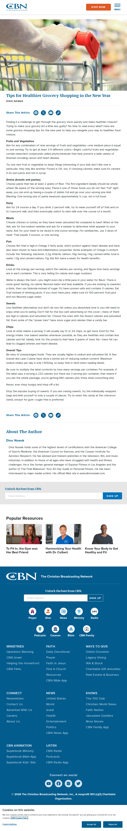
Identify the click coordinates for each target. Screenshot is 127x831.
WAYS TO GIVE (97, 646)
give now (98, 7)
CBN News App (57, 733)
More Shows (95, 721)
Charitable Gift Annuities (103, 669)
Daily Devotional (58, 652)
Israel (50, 710)
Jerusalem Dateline (99, 716)
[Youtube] (48, 783)
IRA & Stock (94, 663)
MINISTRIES (15, 646)
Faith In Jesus (56, 663)
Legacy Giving (96, 657)
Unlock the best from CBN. (23, 489)
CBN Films (14, 669)
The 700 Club (95, 698)
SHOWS (91, 693)
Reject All (113, 824)
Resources (53, 675)
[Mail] (50, 112)
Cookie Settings (9, 824)
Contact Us (15, 704)
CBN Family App (97, 727)
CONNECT (14, 693)
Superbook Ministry (20, 751)
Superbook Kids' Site (21, 762)
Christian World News (101, 704)
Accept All (91, 824)
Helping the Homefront (23, 663)
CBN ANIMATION (19, 745)
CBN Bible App (56, 680)
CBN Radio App (57, 762)
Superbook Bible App (21, 757)
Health (51, 716)
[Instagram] (68, 783)
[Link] (58, 112)
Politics (51, 727)
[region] (63, 818)
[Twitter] (43, 112)
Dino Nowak (14, 101)
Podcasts (53, 757)
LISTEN (51, 745)
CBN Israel (14, 657)
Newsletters (15, 698)
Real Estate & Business (102, 675)
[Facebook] (35, 112)
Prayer (50, 657)
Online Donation (97, 652)
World (50, 704)
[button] (116, 7)
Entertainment (56, 721)
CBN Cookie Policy (19, 818)
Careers (12, 716)
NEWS (50, 693)
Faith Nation (94, 710)
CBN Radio (54, 751)
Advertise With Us (19, 710)
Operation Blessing (20, 652)
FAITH (50, 646)
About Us (13, 721)
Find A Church (56, 669)
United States (56, 698)
